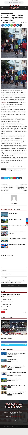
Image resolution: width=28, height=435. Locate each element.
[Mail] (12, 420)
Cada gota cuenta (12, 213)
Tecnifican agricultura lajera (15, 219)
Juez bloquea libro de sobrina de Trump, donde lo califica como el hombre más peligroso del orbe (7, 188)
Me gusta (24, 341)
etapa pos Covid (4, 170)
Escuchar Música (6, 306)
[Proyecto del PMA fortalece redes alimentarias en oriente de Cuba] (4, 366)
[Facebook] (2, 25)
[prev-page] (2, 251)
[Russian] (16, 5)
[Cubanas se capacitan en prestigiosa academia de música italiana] (4, 392)
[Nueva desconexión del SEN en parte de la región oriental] (4, 353)
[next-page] (4, 251)
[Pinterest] (14, 25)
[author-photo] (14, 201)
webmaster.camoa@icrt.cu (17, 416)
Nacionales (9, 356)
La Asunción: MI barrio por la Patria (17, 225)
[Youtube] (19, 420)
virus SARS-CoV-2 (7, 94)
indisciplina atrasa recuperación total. (15, 170)
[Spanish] (18, 5)
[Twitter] (5, 25)
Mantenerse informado (7, 301)
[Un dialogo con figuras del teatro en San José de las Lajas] (4, 240)
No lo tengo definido (6, 304)
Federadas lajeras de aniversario (16, 244)
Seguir (24, 344)
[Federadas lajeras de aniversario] (4, 246)
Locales (11, 13)
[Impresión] (20, 25)
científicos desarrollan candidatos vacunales (14, 169)
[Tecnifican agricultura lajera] (4, 221)
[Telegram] (8, 25)
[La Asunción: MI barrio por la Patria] (4, 227)
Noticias (8, 13)
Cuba (24, 169)
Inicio (2, 11)
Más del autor (17, 209)
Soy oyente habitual (6, 299)
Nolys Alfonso (5, 22)
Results (24, 312)
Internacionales (10, 375)
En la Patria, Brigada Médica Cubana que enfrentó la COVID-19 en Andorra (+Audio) (21, 188)
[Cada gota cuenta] (4, 214)
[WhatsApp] (11, 25)
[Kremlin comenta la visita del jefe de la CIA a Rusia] (4, 373)
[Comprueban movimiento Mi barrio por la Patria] (4, 233)
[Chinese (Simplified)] (10, 5)
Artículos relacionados (6, 209)
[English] (13, 5)
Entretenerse (5, 309)
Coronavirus (6, 11)
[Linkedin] (17, 25)
